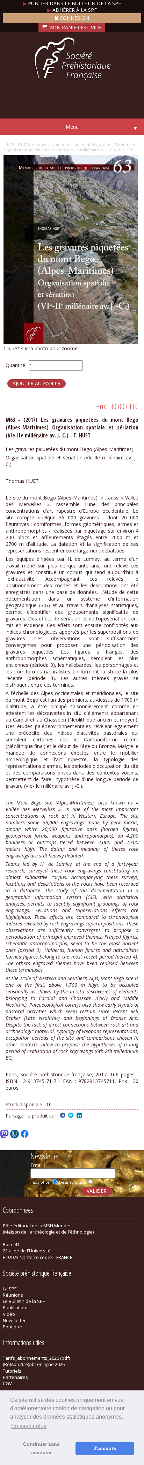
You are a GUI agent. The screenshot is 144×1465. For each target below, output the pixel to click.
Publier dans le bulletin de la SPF (72, 3)
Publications (16, 1307)
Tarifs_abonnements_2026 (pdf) (36, 1358)
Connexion (74, 18)
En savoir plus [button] (28, 1426)
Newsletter (14, 1320)
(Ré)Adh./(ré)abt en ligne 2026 (34, 1364)
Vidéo (9, 1314)
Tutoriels (12, 1371)
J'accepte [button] (104, 1448)
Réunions (13, 1295)
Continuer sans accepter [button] (41, 1448)
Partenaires (15, 1377)
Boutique (12, 1326)
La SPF (9, 1288)
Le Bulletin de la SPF (24, 1301)
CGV (7, 1383)
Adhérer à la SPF (72, 10)
